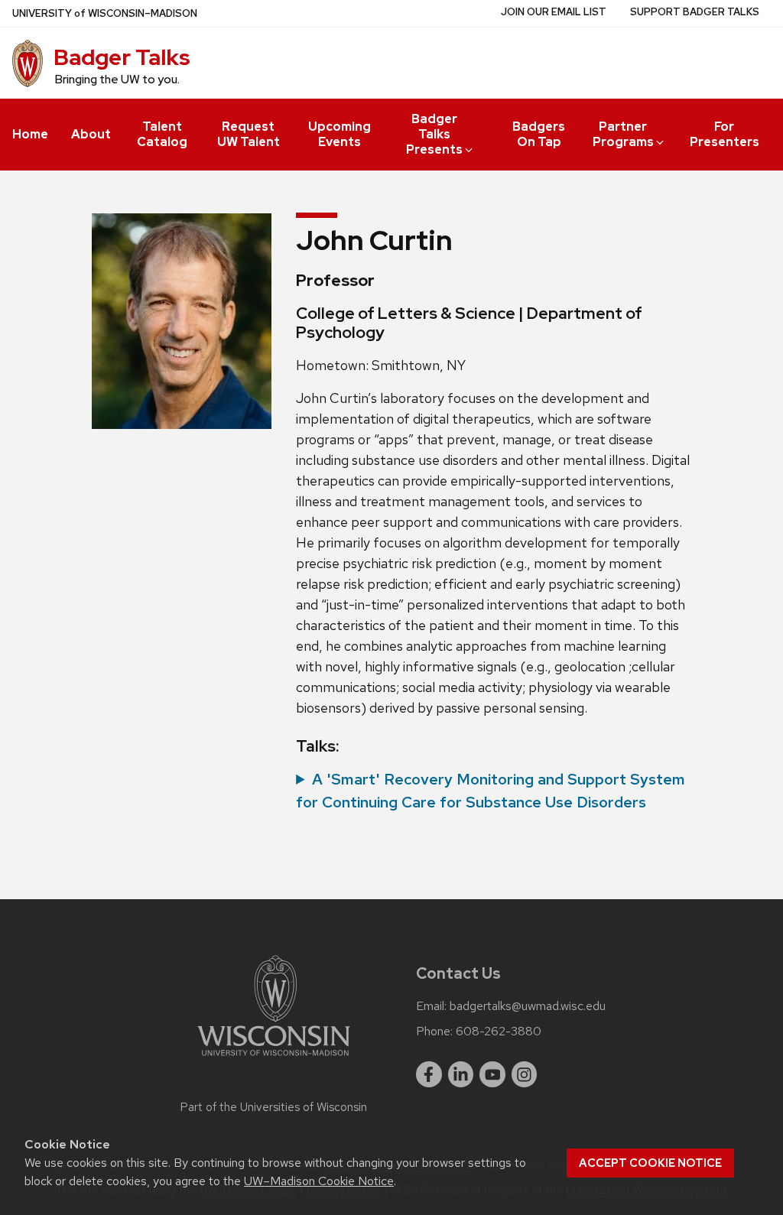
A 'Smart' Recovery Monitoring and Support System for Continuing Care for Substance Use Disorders (490, 790)
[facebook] (429, 1074)
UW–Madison (104, 13)
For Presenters (724, 134)
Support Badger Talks (694, 11)
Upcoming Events (339, 134)
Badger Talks (122, 57)
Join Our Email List (553, 11)
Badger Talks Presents (434, 134)
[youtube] (492, 1074)
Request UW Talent (248, 134)
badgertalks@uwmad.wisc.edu (528, 1006)
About (91, 134)
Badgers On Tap (538, 134)
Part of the (273, 1107)
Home (30, 134)
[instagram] (525, 1074)
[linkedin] (461, 1074)
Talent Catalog (162, 134)
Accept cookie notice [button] (650, 1163)
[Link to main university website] (273, 1059)
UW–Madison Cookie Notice (319, 1181)
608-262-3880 (498, 1031)
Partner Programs (623, 134)
